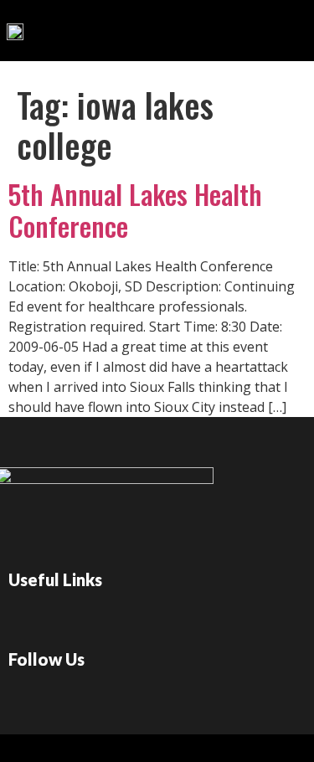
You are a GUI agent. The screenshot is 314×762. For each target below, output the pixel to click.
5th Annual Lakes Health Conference (135, 209)
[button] (243, 26)
